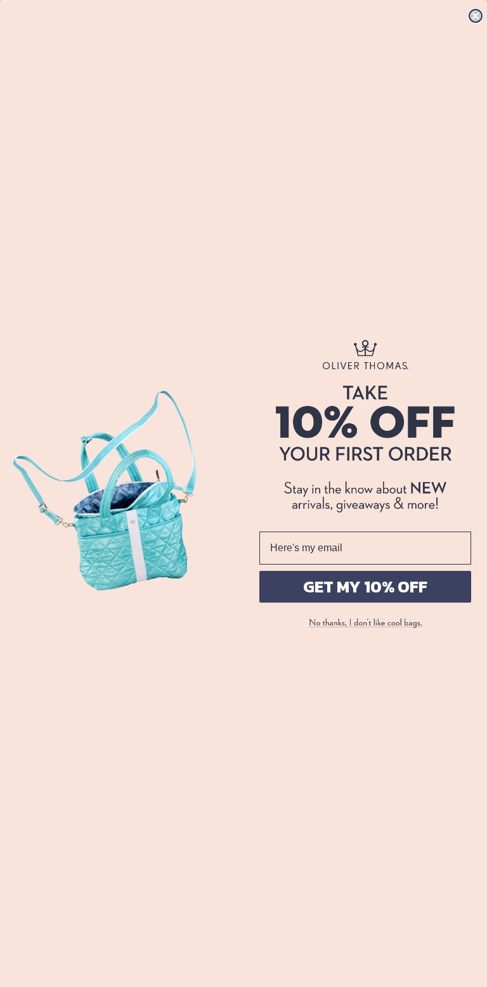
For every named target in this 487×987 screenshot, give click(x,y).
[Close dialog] (475, 16)
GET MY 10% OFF (365, 586)
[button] (365, 623)
